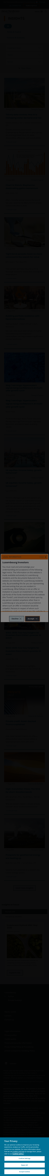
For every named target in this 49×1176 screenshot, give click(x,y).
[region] (24, 1156)
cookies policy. (18, 1154)
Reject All (24, 1165)
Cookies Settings (24, 1158)
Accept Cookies (24, 1172)
